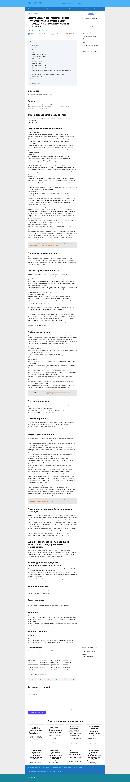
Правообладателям (56, 771)
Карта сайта (45, 767)
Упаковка (34, 81)
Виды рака (42, 9)
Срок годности (36, 79)
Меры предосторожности (39, 65)
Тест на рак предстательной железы (91, 32)
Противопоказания (37, 61)
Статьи (96, 9)
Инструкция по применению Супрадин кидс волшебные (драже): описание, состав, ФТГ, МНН (94, 755)
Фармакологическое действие (40, 52)
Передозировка (36, 63)
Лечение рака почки (88, 656)
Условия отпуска (36, 83)
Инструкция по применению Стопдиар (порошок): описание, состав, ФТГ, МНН (36, 755)
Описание (35, 45)
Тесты (71, 9)
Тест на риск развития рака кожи (90, 41)
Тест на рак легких (88, 23)
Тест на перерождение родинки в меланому (89, 37)
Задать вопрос (79, 9)
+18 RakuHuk (35, 2)
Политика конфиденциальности (38, 771)
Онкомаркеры (32, 9)
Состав (34, 47)
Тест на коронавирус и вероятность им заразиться (90, 50)
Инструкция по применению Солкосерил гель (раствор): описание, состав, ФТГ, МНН (36, 730)
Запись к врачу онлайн (68, 3)
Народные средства (61, 9)
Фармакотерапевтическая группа (41, 49)
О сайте (79, 3)
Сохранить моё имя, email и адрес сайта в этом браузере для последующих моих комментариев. (51, 709)
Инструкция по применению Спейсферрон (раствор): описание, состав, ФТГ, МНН (74, 730)
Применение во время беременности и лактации (46, 68)
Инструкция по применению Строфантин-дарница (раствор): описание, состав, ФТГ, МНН (55, 755)
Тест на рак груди (88, 29)
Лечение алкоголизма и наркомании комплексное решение (89, 653)
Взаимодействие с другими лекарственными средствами (48, 74)
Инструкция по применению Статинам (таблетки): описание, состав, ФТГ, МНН (94, 731)
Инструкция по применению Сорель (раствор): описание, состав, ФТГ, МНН (55, 730)
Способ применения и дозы (40, 56)
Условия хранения (37, 76)
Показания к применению (39, 54)
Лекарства (89, 9)
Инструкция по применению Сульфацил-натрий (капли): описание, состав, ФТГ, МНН (74, 754)
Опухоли (49, 9)
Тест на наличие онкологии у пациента (91, 46)
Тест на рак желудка (88, 26)
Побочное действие (37, 59)
